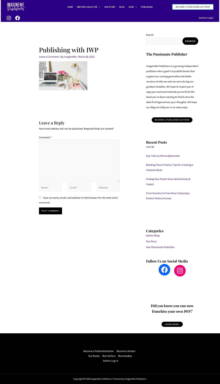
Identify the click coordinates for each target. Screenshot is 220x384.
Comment (45, 137)
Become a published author (172, 120)
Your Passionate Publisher (160, 247)
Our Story (109, 7)
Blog (121, 7)
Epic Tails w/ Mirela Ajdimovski (163, 155)
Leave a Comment (49, 56)
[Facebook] (17, 18)
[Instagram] (8, 18)
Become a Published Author (98, 351)
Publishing (147, 7)
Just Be (150, 146)
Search (149, 34)
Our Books (94, 355)
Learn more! (172, 324)
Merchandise (125, 355)
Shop (131, 7)
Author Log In (110, 360)
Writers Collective (87, 7)
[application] (98, 7)
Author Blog (153, 235)
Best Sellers (108, 355)
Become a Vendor (125, 351)
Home (70, 7)
